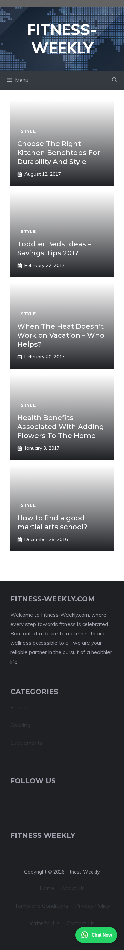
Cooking (20, 725)
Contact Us (80, 923)
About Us (73, 888)
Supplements (26, 742)
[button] (114, 80)
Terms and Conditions (41, 905)
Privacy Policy (92, 905)
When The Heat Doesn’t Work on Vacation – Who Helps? (60, 335)
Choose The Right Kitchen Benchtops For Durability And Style (58, 153)
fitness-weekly (62, 38)
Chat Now (102, 935)
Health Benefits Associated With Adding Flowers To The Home (60, 426)
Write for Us (44, 923)
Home (47, 888)
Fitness (19, 707)
